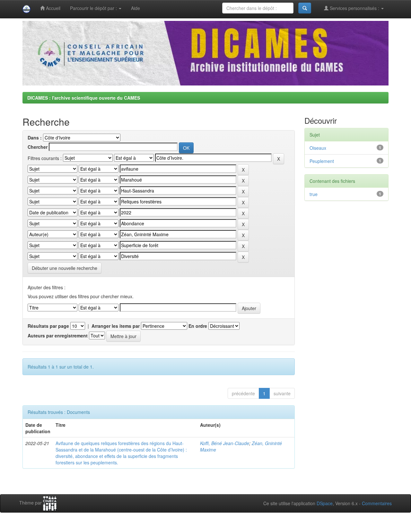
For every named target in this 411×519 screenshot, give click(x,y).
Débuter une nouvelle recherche (64, 268)
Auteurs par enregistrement (58, 335)
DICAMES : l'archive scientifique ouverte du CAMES (83, 97)
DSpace (325, 503)
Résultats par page (48, 326)
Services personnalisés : (354, 8)
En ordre (197, 326)
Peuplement (322, 161)
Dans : (35, 137)
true (314, 194)
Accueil (52, 8)
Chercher (38, 147)
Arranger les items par (116, 326)
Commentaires (377, 503)
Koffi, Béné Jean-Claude (224, 443)
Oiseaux (318, 148)
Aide (135, 8)
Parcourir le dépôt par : (94, 8)
